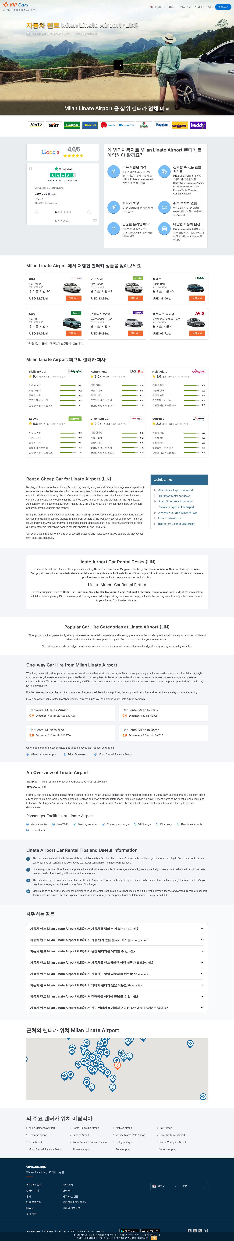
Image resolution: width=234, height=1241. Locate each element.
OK (154, 1238)
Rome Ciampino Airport (173, 1142)
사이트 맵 (61, 1231)
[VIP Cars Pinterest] (200, 1232)
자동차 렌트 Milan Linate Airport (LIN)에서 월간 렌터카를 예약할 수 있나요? (82, 951)
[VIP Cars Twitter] (195, 1232)
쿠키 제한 (31, 1214)
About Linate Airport (169, 518)
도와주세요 (201, 7)
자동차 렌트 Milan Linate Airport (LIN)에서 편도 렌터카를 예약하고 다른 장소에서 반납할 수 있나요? (99, 1008)
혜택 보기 (73, 298)
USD (172, 7)
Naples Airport (124, 1128)
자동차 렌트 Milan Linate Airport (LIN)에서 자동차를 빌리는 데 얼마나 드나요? (84, 929)
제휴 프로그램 (33, 1202)
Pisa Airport (35, 1142)
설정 (131, 1238)
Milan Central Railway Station (45, 1149)
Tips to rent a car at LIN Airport (176, 523)
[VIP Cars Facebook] (189, 1232)
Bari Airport (166, 1128)
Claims (30, 1208)
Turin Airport (123, 1149)
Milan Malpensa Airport (42, 1128)
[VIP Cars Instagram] (206, 1232)
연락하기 (67, 1190)
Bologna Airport (124, 1142)
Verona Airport (168, 1149)
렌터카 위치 (32, 1190)
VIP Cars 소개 (33, 1184)
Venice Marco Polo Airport (130, 1135)
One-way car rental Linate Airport (177, 512)
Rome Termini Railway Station (89, 1142)
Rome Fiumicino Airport (85, 1128)
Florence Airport (81, 1149)
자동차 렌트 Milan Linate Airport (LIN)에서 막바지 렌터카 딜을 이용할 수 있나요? (86, 985)
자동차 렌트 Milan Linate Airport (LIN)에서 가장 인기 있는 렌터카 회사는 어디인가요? (89, 940)
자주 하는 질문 (70, 1196)
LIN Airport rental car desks (174, 495)
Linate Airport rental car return (175, 501)
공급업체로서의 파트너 (75, 1202)
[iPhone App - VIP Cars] (150, 1232)
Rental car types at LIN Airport (176, 507)
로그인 (224, 6)
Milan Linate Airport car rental (175, 490)
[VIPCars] (28, 34)
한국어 (158, 7)
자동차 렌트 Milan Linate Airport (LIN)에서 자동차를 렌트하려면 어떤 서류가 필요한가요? (91, 962)
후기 (28, 1196)
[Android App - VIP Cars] (129, 1232)
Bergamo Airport (38, 1135)
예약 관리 (185, 7)
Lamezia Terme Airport (172, 1135)
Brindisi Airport (80, 1135)
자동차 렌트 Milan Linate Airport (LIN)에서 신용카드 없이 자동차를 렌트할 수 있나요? (89, 974)
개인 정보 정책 (33, 1231)
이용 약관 (48, 1231)
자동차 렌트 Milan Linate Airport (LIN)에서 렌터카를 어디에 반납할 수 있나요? (84, 996)
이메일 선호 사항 (72, 1208)
